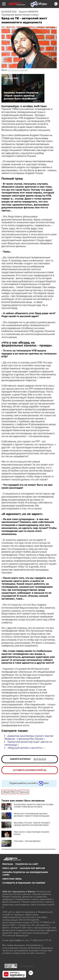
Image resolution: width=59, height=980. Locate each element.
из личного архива (18, 70)
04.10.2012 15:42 (8, 11)
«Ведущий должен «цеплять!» (25, 747)
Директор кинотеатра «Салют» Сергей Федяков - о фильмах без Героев (28, 737)
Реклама (7, 864)
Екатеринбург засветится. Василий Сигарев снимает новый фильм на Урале (33, 805)
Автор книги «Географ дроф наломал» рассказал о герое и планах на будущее (31, 814)
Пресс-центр (9, 868)
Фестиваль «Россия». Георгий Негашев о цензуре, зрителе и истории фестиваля (32, 824)
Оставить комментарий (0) (29, 770)
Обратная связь (12, 879)
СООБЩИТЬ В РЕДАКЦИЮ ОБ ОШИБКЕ (23, 883)
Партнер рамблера (27, 966)
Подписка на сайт (26, 864)
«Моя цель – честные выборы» (27, 841)
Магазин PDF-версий (32, 868)
